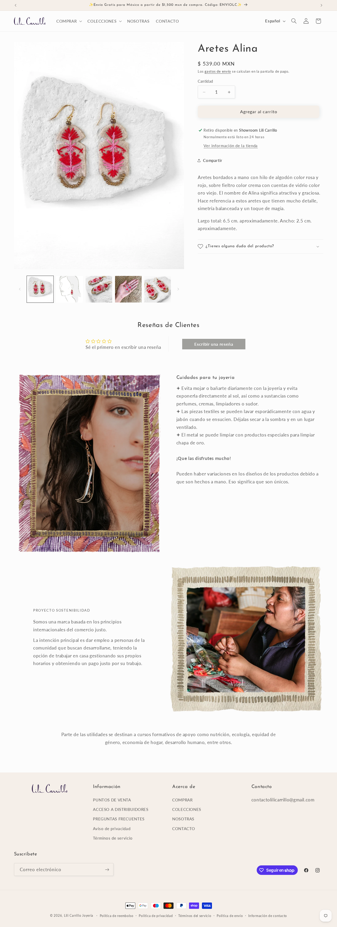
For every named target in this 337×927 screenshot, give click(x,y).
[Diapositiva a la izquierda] (20, 289)
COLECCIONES (186, 809)
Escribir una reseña (213, 344)
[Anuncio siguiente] (321, 5)
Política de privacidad (156, 916)
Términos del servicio (194, 916)
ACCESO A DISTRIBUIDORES (120, 809)
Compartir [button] (212, 160)
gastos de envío (218, 71)
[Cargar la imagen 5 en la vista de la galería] (157, 289)
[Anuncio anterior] (15, 5)
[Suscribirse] (107, 869)
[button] (68, 21)
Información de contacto (267, 916)
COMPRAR (182, 799)
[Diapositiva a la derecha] (178, 289)
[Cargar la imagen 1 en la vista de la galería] (40, 289)
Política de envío (230, 916)
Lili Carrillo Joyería (78, 915)
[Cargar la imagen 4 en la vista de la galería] (128, 289)
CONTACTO (183, 828)
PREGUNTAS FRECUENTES (119, 818)
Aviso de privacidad (111, 828)
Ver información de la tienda (231, 145)
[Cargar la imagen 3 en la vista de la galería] (99, 289)
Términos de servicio (113, 838)
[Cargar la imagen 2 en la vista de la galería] (69, 289)
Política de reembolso (116, 916)
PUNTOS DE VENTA (112, 799)
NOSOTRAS (183, 818)
